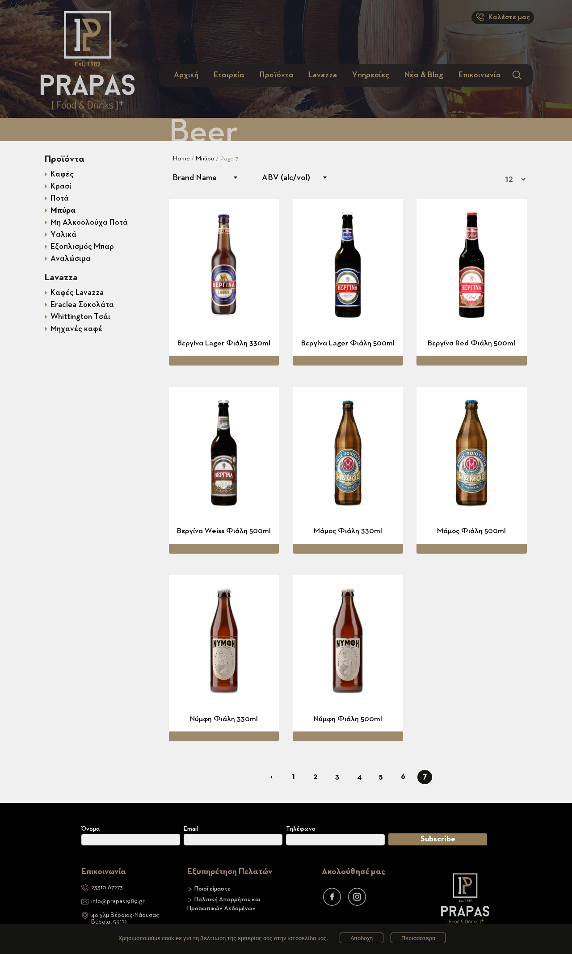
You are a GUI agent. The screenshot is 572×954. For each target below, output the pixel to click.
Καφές (62, 174)
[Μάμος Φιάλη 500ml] (471, 453)
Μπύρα (63, 210)
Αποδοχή (361, 938)
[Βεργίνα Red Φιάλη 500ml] (471, 265)
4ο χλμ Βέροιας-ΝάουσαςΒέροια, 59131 (125, 918)
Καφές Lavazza (77, 293)
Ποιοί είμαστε (212, 889)
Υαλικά (63, 235)
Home (181, 158)
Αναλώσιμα (70, 259)
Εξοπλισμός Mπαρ (82, 247)
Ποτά (59, 198)
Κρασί (61, 186)
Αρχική (186, 75)
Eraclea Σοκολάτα (82, 305)
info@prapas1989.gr (118, 901)
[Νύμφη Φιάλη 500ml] (348, 640)
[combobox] (204, 177)
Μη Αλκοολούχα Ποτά (89, 223)
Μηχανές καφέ (76, 329)
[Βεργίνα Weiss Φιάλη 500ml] (224, 453)
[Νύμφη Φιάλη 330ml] (224, 640)
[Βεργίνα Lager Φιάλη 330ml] (224, 265)
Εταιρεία (229, 75)
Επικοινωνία (479, 75)
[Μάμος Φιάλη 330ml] (348, 453)
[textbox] (204, 177)
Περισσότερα (418, 938)
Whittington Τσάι (80, 317)
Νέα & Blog (423, 75)
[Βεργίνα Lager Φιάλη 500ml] (348, 265)
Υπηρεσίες (370, 75)
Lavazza (323, 75)
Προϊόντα (277, 75)
